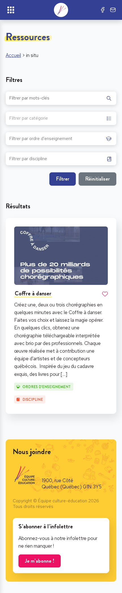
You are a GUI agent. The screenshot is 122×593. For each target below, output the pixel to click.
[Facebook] (102, 10)
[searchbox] (56, 140)
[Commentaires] (113, 10)
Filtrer (62, 179)
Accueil (13, 55)
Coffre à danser (33, 293)
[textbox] (28, 119)
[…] (64, 374)
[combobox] (61, 118)
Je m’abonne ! (39, 561)
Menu (10, 10)
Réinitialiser (97, 179)
